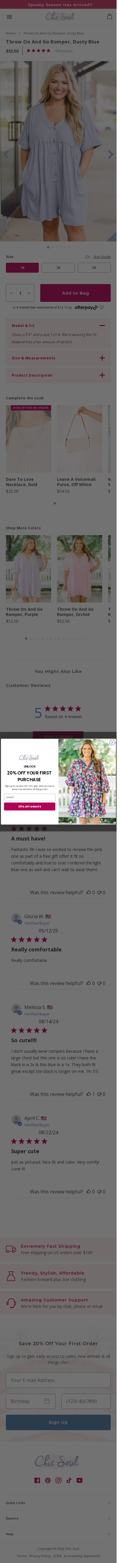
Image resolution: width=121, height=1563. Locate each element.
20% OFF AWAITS (29, 806)
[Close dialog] (112, 742)
